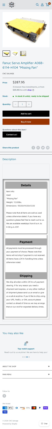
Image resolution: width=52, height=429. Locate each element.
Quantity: (7, 104)
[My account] (42, 4)
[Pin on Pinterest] (38, 147)
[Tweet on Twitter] (43, 147)
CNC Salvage (8, 73)
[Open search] (37, 4)
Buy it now (26, 122)
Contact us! (11, 134)
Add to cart (26, 114)
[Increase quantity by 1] (29, 104)
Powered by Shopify (10, 424)
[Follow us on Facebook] (4, 396)
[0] (47, 4)
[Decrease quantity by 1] (15, 104)
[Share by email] (47, 147)
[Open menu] (4, 5)
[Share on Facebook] (33, 147)
